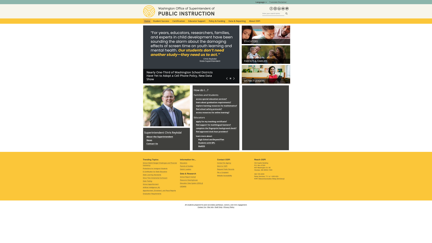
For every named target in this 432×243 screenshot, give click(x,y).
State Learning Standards (152, 175)
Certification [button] (178, 21)
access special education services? (211, 99)
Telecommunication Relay (270, 178)
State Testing (147, 181)
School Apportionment (151, 184)
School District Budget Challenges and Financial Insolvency (160, 164)
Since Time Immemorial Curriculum (155, 178)
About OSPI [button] (254, 21)
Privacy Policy (229, 207)
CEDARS (183, 186)
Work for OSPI (222, 166)
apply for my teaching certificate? (211, 121)
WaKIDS (201, 146)
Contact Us (152, 143)
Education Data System (190, 183)
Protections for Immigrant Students (155, 168)
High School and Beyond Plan (211, 139)
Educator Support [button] (196, 21)
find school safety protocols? (209, 109)
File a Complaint (222, 172)
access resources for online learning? (212, 112)
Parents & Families (255, 61)
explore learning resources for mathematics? (216, 106)
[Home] (179, 6)
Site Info (210, 207)
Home (147, 21)
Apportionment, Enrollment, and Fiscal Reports (159, 190)
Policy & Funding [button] (217, 21)
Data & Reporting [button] (237, 21)
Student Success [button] (161, 21)
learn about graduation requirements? (213, 102)
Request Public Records (225, 169)
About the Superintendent (159, 136)
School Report (187, 177)
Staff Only (218, 207)
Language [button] (260, 2)
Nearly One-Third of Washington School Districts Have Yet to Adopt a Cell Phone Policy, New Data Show (180, 75)
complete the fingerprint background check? (216, 128)
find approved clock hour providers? (212, 131)
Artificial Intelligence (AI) (151, 187)
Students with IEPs (206, 143)
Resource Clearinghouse (189, 180)
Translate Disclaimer (278, 2)
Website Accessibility (224, 175)
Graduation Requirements (152, 193)
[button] (227, 78)
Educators (251, 41)
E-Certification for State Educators (155, 171)
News (149, 140)
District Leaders (254, 80)
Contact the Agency (224, 163)
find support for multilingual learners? (213, 125)
